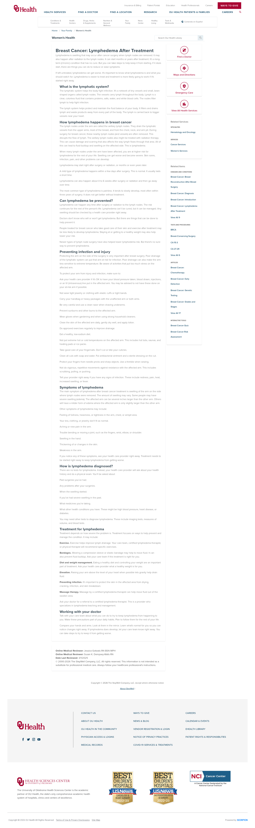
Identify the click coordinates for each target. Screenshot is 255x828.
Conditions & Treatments (55, 22)
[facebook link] (23, 739)
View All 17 (176, 313)
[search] (176, 37)
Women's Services (179, 151)
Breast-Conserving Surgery (183, 236)
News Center (141, 22)
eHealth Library (195, 729)
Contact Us (88, 713)
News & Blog (141, 721)
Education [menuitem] (170, 5)
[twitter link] (28, 739)
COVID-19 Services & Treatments (153, 745)
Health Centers (72, 22)
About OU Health (92, 721)
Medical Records (92, 745)
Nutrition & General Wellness (107, 23)
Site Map (96, 820)
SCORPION (242, 820)
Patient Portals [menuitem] (153, 5)
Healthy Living (154, 22)
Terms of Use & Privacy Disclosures (73, 820)
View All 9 (175, 217)
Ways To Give (229, 5)
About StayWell (127, 688)
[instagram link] (33, 739)
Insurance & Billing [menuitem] (132, 5)
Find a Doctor (88, 12)
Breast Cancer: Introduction (183, 199)
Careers (227, 12)
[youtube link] (39, 739)
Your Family (127, 22)
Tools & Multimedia (169, 22)
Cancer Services (178, 144)
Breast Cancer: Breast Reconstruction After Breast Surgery (183, 182)
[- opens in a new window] (43, 781)
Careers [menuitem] (209, 5)
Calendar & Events (197, 721)
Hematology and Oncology (183, 132)
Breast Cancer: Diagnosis (182, 193)
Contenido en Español (193, 22)
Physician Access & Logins (97, 737)
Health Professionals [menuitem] (190, 5)
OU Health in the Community (99, 729)
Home (55, 30)
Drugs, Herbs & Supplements (89, 22)
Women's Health (83, 30)
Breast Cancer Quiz (179, 325)
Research (150, 12)
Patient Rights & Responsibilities (206, 737)
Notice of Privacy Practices (151, 737)
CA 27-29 (175, 249)
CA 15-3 (174, 242)
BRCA (173, 230)
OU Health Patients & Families (189, 12)
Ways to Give (141, 713)
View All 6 (175, 255)
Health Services (55, 12)
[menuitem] (240, 12)
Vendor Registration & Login (151, 729)
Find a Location (121, 12)
